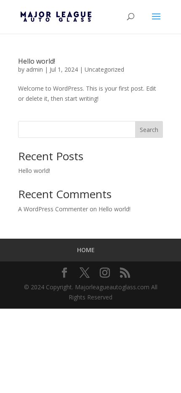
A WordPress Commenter (53, 209)
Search (149, 130)
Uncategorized (104, 69)
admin (34, 69)
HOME (86, 250)
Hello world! (36, 61)
